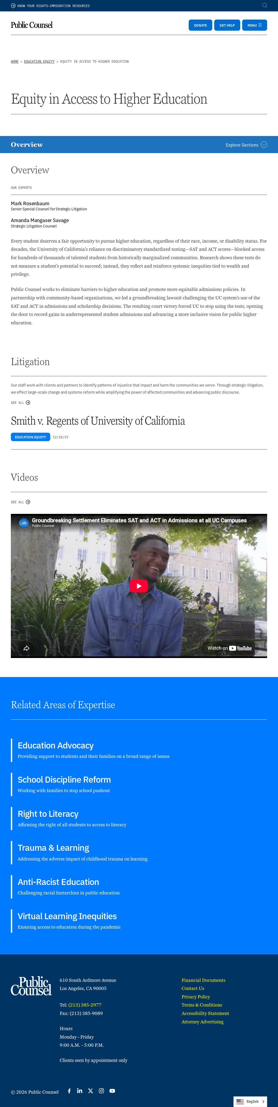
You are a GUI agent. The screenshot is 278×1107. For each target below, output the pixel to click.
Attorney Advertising (203, 1022)
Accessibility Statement (205, 1013)
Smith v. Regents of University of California (98, 420)
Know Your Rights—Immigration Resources (53, 5)
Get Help (227, 25)
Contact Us (193, 988)
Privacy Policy (196, 997)
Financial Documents (203, 980)
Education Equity (39, 61)
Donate (200, 25)
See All (17, 402)
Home (14, 61)
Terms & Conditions (202, 1005)
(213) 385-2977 (85, 1005)
